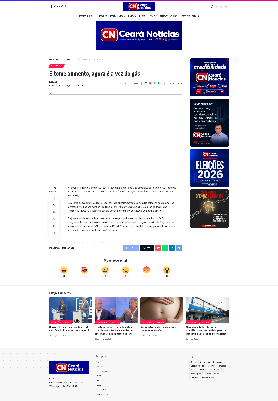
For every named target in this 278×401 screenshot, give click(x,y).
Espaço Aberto (197, 366)
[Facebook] (51, 6)
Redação (53, 81)
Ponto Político (208, 377)
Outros (160, 322)
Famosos (222, 366)
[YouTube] (59, 6)
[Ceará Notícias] (139, 6)
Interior (203, 370)
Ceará (53, 322)
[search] (212, 6)
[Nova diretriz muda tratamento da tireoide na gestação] (161, 310)
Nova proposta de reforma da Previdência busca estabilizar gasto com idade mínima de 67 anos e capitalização (206, 330)
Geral (193, 370)
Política (115, 322)
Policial (217, 373)
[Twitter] (55, 6)
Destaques (56, 66)
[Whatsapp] (66, 6)
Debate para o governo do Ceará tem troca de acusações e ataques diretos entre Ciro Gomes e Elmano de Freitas (114, 330)
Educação (217, 362)
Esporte (210, 366)
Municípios (196, 373)
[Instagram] (62, 6)
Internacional (216, 370)
